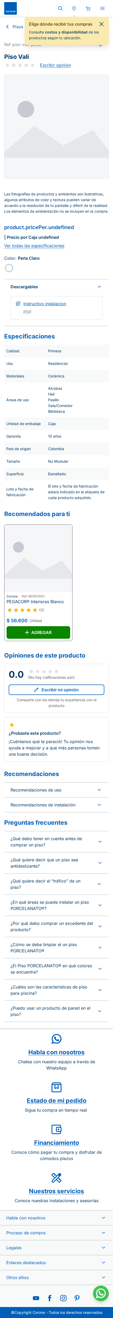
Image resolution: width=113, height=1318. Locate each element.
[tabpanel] (56, 127)
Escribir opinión (55, 65)
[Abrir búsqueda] (60, 8)
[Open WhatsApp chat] (101, 1293)
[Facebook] (49, 1298)
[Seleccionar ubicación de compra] (74, 8)
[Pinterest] (77, 1298)
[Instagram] (63, 1298)
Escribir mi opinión (60, 689)
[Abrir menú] (102, 8)
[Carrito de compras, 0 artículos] (88, 8)
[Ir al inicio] (10, 8)
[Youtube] (36, 1298)
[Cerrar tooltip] (101, 24)
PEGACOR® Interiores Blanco (35, 601)
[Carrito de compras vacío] (88, 8)
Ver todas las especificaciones (34, 245)
